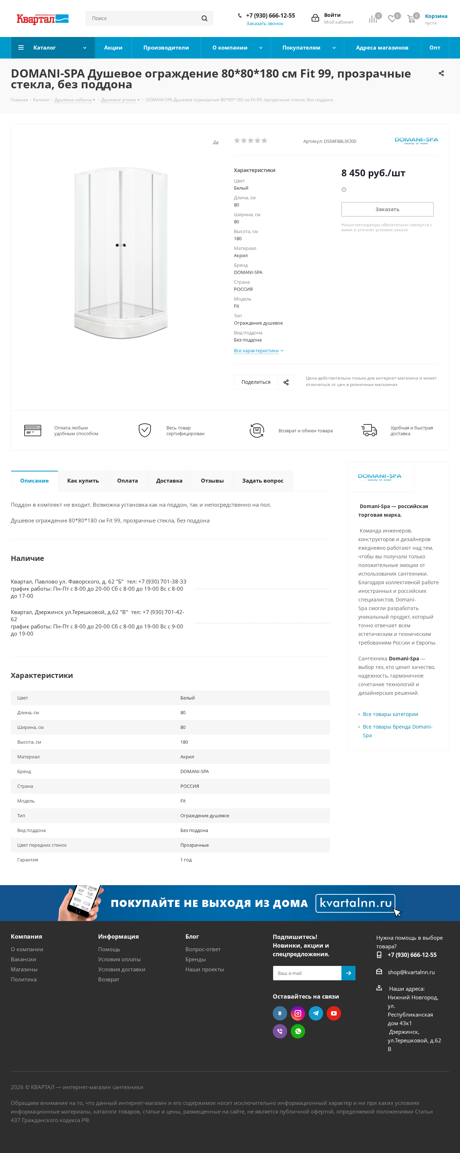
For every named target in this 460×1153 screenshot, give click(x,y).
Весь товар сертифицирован (185, 430)
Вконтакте (280, 1013)
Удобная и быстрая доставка (412, 430)
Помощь (109, 949)
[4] (257, 141)
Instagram (298, 1013)
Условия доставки (122, 969)
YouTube (334, 1013)
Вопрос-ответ (203, 949)
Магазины (24, 969)
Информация (118, 936)
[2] (244, 141)
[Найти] (204, 18)
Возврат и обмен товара (306, 430)
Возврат (108, 979)
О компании (27, 949)
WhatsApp (298, 1031)
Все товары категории (390, 714)
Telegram (316, 1013)
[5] (264, 141)
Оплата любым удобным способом (76, 430)
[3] (251, 141)
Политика (24, 979)
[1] (237, 141)
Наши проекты (204, 969)
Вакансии (23, 959)
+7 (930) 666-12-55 (270, 15)
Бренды (195, 959)
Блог (192, 936)
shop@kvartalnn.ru (411, 972)
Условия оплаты (119, 959)
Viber (280, 1031)
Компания (26, 936)
